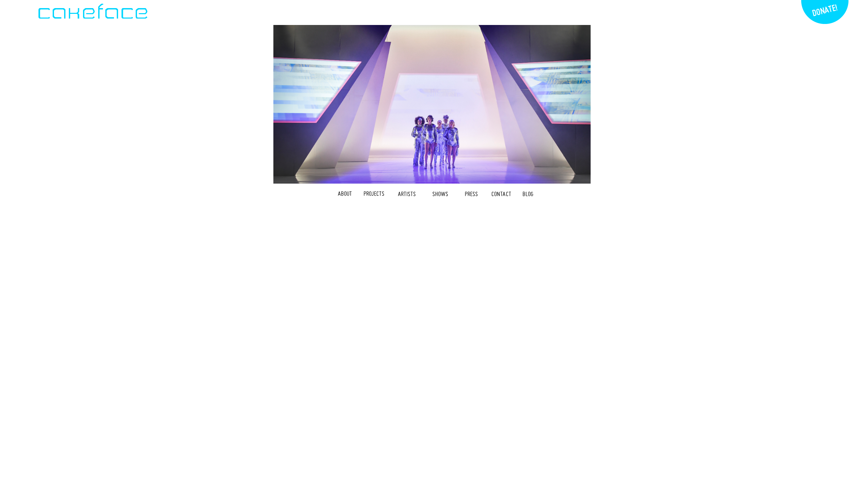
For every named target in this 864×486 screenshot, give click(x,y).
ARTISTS (407, 194)
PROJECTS (373, 193)
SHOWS (440, 194)
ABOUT (345, 193)
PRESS (471, 194)
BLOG (527, 194)
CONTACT (501, 194)
